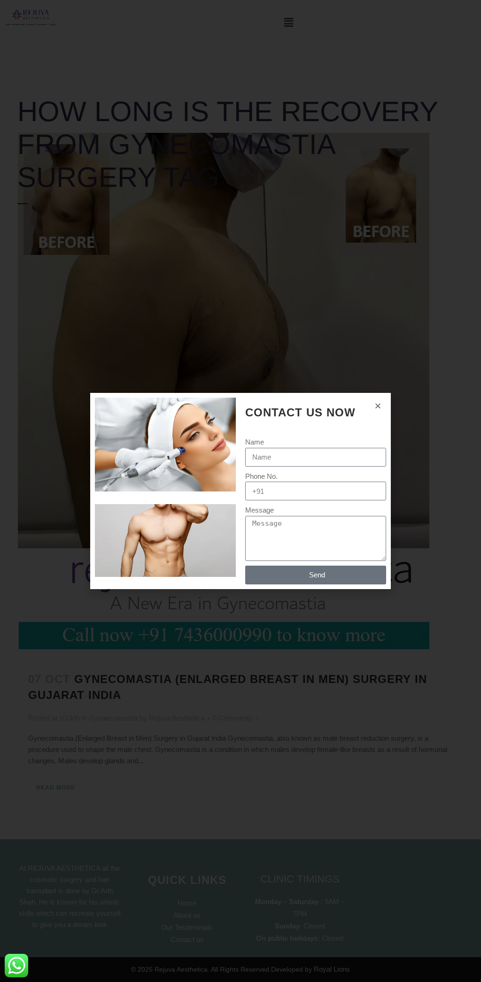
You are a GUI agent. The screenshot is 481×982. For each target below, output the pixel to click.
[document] (240, 491)
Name (254, 442)
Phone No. (261, 476)
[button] (377, 405)
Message (259, 510)
